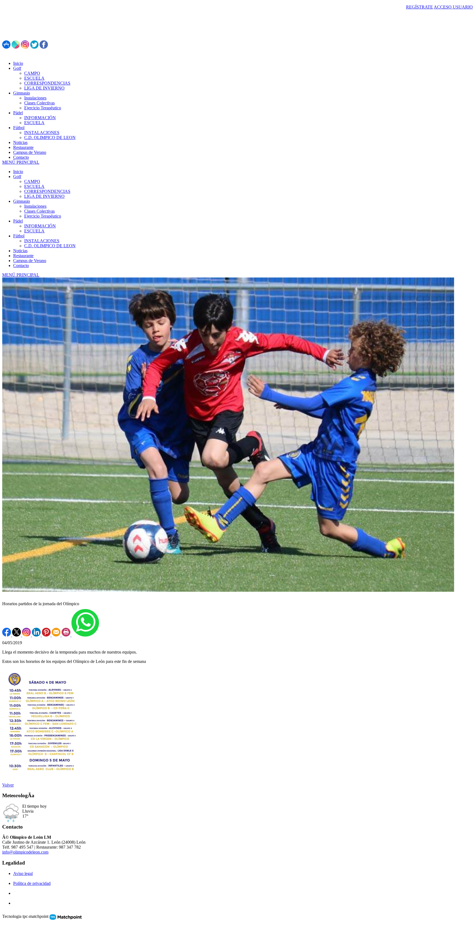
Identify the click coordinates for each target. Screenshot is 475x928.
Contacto (21, 265)
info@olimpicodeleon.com (25, 852)
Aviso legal (23, 873)
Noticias (20, 250)
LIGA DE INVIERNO (44, 196)
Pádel (18, 221)
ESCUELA (34, 186)
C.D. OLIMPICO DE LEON (50, 245)
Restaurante (23, 255)
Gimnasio (21, 201)
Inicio (18, 171)
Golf (17, 176)
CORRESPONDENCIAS (47, 191)
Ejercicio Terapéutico (42, 216)
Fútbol (18, 236)
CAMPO (32, 181)
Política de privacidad (32, 883)
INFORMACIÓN (40, 226)
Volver (8, 785)
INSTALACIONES (41, 240)
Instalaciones (35, 206)
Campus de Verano (29, 260)
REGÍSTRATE (419, 7)
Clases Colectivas (39, 211)
